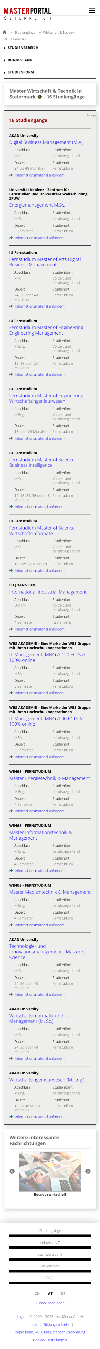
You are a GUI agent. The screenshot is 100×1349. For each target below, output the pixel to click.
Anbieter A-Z (50, 1242)
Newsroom (50, 1266)
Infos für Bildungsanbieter (50, 1324)
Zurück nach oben (50, 1303)
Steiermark (17, 39)
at (50, 1293)
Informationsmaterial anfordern (39, 175)
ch (37, 1293)
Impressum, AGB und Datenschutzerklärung (50, 1332)
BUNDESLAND (20, 60)
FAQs (50, 1278)
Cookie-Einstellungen (50, 1340)
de (63, 1293)
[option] (50, 1174)
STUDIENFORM (21, 72)
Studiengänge (24, 32)
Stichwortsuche (50, 1254)
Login (21, 1316)
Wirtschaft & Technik (58, 32)
